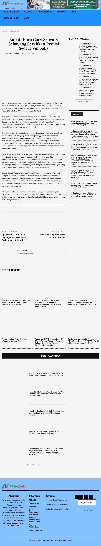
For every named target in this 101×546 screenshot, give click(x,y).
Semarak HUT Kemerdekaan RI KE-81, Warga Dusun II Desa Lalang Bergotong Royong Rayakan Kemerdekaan (49, 342)
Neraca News (14, 53)
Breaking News (85, 44)
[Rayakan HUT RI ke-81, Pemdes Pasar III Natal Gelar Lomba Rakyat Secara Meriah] (17, 284)
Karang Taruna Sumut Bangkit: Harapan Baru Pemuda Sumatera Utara (46, 432)
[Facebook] (4, 61)
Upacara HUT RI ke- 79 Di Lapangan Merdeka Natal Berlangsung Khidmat (14, 237)
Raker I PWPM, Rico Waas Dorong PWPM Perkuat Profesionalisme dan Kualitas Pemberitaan (48, 303)
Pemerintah (14, 32)
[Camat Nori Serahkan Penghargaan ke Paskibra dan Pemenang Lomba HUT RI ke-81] (83, 284)
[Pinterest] (16, 61)
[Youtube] (91, 497)
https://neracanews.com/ (25, 253)
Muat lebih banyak (83, 101)
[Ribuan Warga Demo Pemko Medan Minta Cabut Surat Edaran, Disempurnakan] (73, 91)
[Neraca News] (4, 53)
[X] (10, 61)
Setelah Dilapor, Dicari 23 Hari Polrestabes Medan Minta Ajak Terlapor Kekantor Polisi (88, 81)
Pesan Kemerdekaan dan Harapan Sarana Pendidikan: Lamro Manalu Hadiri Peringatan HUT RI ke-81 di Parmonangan (84, 146)
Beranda (5, 32)
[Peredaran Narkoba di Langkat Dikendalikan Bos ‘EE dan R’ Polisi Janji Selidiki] (73, 47)
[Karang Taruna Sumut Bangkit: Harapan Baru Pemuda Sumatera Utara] (14, 432)
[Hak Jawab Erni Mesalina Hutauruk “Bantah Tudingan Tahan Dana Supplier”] (73, 58)
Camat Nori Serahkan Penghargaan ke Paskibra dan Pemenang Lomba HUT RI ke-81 (82, 302)
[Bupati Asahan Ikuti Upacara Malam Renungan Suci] (17, 323)
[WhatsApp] (22, 61)
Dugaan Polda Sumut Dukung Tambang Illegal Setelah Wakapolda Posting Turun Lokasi (88, 70)
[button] (96, 24)
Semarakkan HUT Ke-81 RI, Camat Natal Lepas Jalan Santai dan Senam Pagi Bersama (84, 185)
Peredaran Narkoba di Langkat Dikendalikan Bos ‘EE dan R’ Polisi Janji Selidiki (89, 48)
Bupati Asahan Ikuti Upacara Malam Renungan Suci (14, 340)
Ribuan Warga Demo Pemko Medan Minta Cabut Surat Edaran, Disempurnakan (87, 92)
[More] (29, 61)
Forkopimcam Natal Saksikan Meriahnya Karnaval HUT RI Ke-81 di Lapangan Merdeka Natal (84, 194)
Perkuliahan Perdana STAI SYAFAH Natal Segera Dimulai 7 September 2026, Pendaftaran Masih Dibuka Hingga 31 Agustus (46, 451)
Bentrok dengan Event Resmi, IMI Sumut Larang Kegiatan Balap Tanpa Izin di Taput (84, 123)
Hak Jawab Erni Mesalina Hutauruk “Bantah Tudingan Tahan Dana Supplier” (88, 59)
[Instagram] (81, 497)
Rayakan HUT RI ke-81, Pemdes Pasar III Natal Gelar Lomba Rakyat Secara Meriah (16, 302)
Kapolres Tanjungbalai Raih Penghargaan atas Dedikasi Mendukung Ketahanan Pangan (46, 413)
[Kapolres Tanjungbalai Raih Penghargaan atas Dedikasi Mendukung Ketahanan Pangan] (14, 412)
